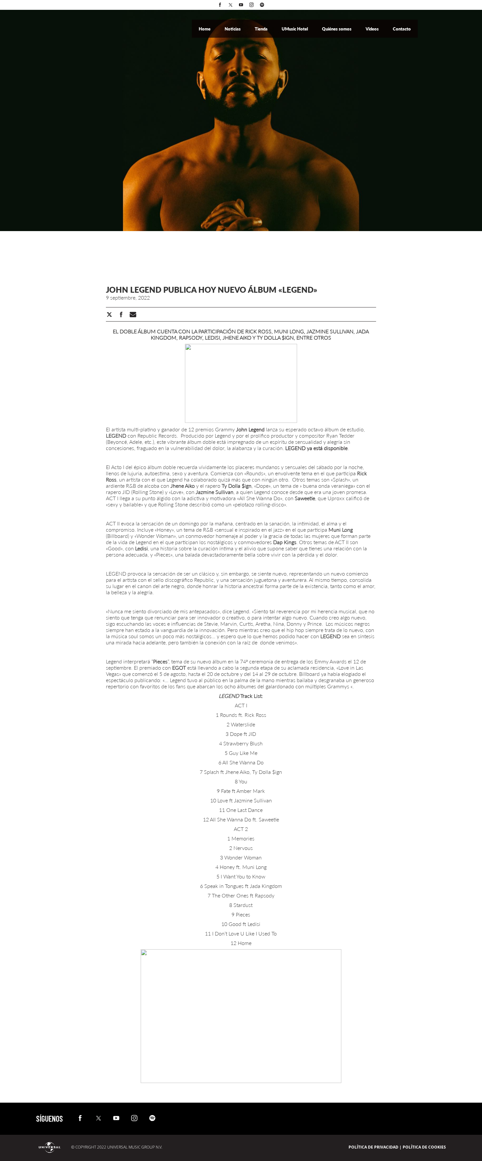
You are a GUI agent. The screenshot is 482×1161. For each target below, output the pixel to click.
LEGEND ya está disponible (316, 448)
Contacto (402, 28)
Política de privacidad (373, 1147)
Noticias (233, 28)
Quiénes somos (337, 28)
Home (205, 28)
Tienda (262, 28)
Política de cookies (424, 1147)
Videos (373, 28)
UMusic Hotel (295, 28)
